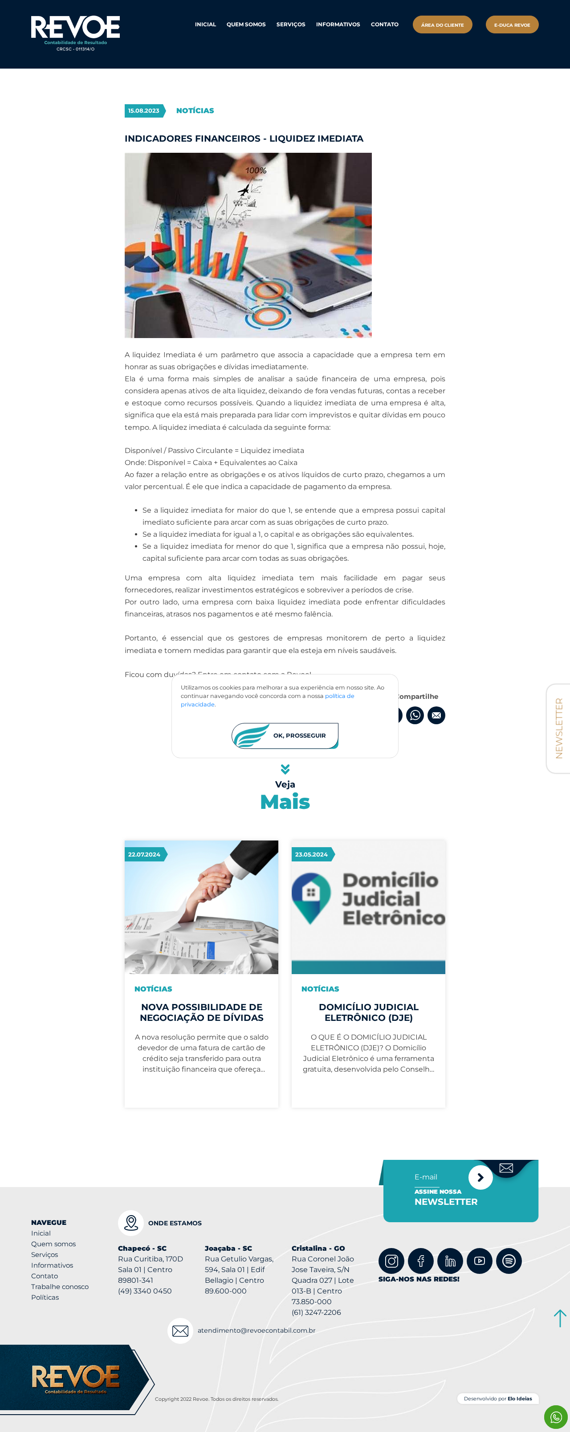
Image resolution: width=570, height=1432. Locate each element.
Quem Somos (246, 24)
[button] (291, 24)
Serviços (44, 1254)
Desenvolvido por (498, 1398)
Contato (385, 24)
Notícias (195, 110)
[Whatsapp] (556, 1417)
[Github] (509, 1261)
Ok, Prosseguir (299, 735)
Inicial (205, 24)
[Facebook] (421, 1261)
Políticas (45, 1297)
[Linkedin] (450, 1261)
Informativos (338, 24)
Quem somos (53, 1244)
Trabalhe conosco (60, 1286)
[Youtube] (480, 1261)
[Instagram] (391, 1261)
